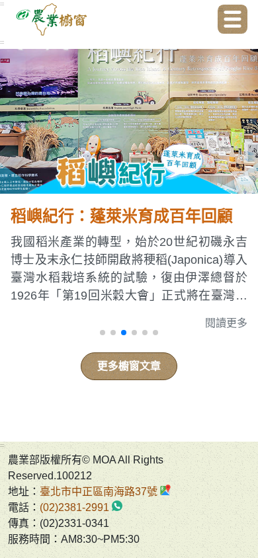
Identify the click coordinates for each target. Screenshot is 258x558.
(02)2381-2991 (74, 507)
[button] (102, 332)
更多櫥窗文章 (129, 366)
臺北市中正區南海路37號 (98, 491)
